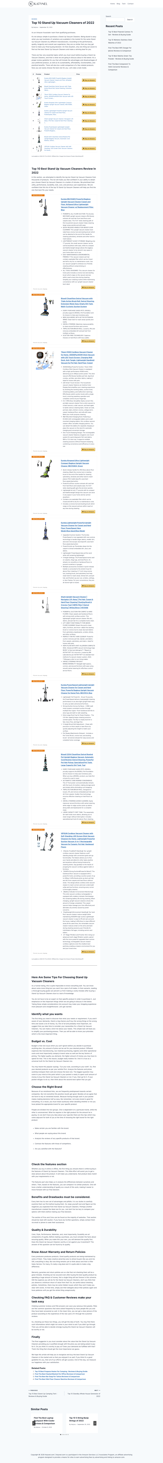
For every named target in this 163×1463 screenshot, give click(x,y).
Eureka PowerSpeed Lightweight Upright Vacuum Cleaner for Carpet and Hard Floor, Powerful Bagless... (57, 128)
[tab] (60, 1434)
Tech (124, 4)
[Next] (94, 1423)
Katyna (35, 27)
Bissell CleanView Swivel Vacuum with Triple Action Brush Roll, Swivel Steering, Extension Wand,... (58, 88)
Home (112, 4)
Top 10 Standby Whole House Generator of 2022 (84, 1393)
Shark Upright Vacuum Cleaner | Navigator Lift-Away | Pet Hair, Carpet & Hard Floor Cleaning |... (59, 120)
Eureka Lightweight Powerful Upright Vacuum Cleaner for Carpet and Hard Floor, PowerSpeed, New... (58, 112)
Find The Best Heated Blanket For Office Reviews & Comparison (60, 1374)
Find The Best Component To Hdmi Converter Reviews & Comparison (119, 67)
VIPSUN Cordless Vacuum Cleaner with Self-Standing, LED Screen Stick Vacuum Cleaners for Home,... (58, 148)
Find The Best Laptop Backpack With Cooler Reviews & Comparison (44, 1421)
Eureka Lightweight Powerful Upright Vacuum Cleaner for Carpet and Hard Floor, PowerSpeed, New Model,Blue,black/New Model (76, 527)
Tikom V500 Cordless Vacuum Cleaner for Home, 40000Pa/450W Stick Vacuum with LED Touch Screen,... (58, 96)
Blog (118, 4)
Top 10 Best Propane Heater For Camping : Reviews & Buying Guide (61, 1371)
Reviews (34, 19)
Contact (130, 4)
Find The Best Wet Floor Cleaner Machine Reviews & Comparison (60, 1379)
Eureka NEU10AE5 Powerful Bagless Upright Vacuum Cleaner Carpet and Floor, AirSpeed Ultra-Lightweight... (58, 80)
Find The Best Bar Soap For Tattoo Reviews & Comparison (57, 1376)
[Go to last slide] (33, 1423)
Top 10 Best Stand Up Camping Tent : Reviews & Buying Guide (43, 1393)
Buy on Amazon (90, 80)
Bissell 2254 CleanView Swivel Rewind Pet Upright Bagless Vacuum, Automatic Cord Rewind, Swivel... (57, 138)
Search (108, 16)
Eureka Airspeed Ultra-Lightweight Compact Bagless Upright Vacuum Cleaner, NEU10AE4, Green (58, 104)
